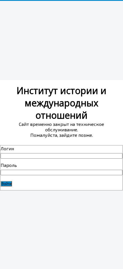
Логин (7, 148)
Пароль (9, 165)
